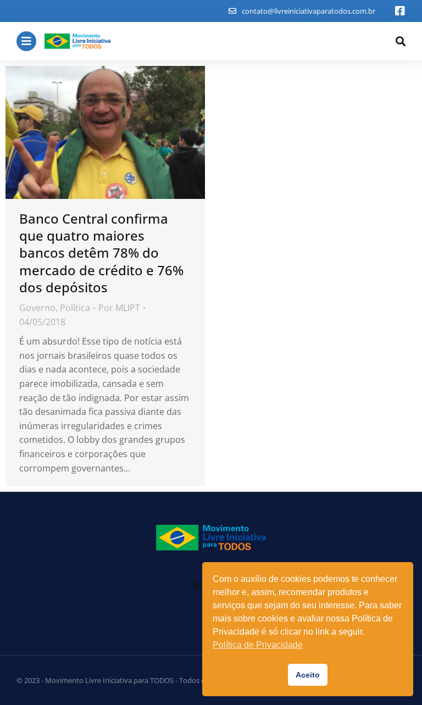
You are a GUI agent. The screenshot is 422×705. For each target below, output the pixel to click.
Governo (37, 308)
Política (75, 308)
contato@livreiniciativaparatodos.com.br (308, 11)
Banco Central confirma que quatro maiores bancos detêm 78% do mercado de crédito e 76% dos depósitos (101, 252)
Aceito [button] (308, 674)
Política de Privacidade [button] (258, 645)
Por (119, 308)
